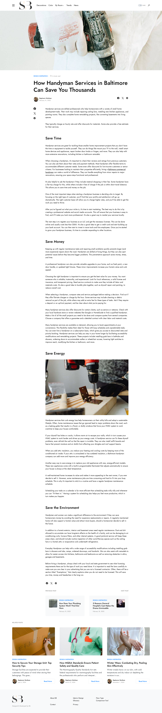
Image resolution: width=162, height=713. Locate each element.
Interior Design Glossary (78, 699)
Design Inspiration (41, 76)
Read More (48, 681)
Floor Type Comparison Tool (102, 699)
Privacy (75, 704)
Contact (53, 704)
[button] (13, 5)
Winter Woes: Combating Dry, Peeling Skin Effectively (127, 664)
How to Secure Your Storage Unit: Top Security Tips (32, 664)
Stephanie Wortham (45, 98)
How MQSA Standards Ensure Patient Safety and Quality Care (79, 664)
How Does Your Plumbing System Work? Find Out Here (70, 605)
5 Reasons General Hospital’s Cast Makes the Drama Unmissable (103, 605)
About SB (53, 698)
